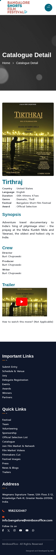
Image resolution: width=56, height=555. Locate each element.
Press (5, 463)
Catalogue (8, 442)
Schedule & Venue (13, 371)
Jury (4, 375)
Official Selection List (15, 437)
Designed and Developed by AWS (40, 551)
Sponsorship (9, 433)
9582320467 (16, 510)
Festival (6, 420)
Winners (7, 393)
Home (6, 63)
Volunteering (9, 428)
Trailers (6, 472)
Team (5, 424)
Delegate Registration (15, 380)
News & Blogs (10, 468)
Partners (7, 397)
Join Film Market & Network (18, 446)
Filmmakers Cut (11, 455)
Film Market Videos (13, 450)
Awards (6, 388)
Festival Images (11, 459)
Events (6, 384)
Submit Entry (9, 367)
